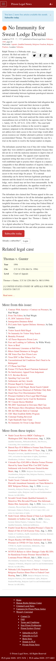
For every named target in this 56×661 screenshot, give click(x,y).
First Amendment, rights (25, 444)
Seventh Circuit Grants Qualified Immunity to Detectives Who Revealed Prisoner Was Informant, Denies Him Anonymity (29, 501)
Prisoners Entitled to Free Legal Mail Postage (27, 395)
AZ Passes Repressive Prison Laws (22, 339)
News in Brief (14, 345)
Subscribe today (12, 17)
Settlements (36, 546)
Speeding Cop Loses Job (18, 378)
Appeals (14, 44)
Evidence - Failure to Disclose (29, 459)
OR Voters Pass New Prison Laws (22, 354)
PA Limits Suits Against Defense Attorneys (26, 324)
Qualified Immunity (25, 44)
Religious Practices (37, 474)
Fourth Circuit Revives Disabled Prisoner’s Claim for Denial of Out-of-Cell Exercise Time (30, 529)
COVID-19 (12, 546)
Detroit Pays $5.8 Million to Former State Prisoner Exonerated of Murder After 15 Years (29, 449)
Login (25, 240)
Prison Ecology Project (30, 628)
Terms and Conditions (30, 622)
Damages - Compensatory (43, 560)
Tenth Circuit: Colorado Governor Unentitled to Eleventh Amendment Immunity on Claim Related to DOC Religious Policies (30, 483)
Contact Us (25, 616)
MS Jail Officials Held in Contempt (23, 410)
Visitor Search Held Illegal (19, 330)
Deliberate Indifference (31, 525)
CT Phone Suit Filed (17, 366)
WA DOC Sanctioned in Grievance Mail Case (27, 404)
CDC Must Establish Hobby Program (24, 413)
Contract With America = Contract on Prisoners (28, 309)
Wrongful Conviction (15, 453)
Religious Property (37, 489)
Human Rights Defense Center (29, 602)
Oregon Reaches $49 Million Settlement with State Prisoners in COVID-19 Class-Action (29, 541)
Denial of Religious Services (38, 575)
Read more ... (9, 295)
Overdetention (13, 474)
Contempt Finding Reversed (20, 416)
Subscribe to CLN (30, 635)
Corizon (46, 519)
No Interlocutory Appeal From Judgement (26, 372)
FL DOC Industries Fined (19, 318)
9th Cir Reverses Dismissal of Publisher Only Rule (29, 389)
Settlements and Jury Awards (20, 381)
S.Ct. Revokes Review (17, 375)
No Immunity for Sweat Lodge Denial (24, 422)
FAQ (23, 619)
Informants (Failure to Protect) (18, 510)
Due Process (42, 441)
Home (18, 599)
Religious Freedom (39, 44)
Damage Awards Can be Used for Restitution (27, 398)
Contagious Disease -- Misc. (37, 522)
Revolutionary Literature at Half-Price (24, 348)
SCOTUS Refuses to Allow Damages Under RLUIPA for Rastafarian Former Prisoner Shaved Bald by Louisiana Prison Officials (30, 554)
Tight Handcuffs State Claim (20, 419)
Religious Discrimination (35, 471)
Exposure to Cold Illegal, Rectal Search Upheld (28, 386)
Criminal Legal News (25, 605)
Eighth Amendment (31, 534)
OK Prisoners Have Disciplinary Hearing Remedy (29, 407)
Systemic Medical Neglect (17, 522)
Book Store (27, 638)
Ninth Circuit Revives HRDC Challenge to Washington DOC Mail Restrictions (26, 437)
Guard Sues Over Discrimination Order (24, 392)
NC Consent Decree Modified (20, 401)
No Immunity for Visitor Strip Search (24, 333)
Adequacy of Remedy (15, 563)
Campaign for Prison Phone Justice (31, 608)
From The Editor (15, 315)
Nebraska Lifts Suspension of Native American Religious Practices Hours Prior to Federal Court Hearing (28, 572)
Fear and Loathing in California (21, 342)
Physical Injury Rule (23, 507)
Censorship (12, 444)
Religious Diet (24, 474)
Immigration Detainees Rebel (20, 321)
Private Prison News (31, 644)
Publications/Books (30, 441)
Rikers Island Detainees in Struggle (23, 351)
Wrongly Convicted (24, 611)
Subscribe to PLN (29, 632)
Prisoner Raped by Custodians (20, 384)
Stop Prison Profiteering (31, 625)
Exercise (43, 534)
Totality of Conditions (16, 534)
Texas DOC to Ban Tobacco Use (21, 357)
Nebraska (19, 47)
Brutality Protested (16, 336)
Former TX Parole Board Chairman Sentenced (27, 369)
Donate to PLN (28, 641)
